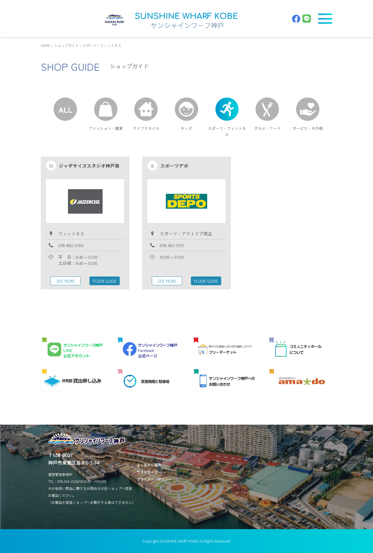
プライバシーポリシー (154, 478)
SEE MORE (65, 281)
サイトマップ (147, 471)
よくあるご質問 (149, 464)
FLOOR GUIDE (105, 281)
